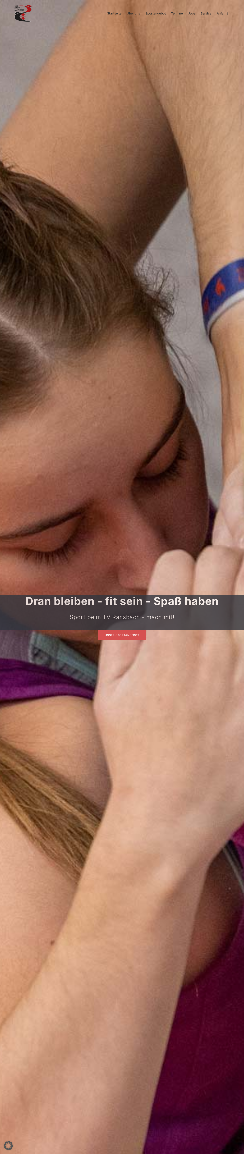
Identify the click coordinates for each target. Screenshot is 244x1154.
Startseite (114, 13)
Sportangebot (155, 13)
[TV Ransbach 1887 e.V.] (22, 13)
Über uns (133, 13)
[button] (8, 1145)
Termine (177, 13)
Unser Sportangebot (122, 635)
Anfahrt (222, 13)
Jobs (191, 13)
